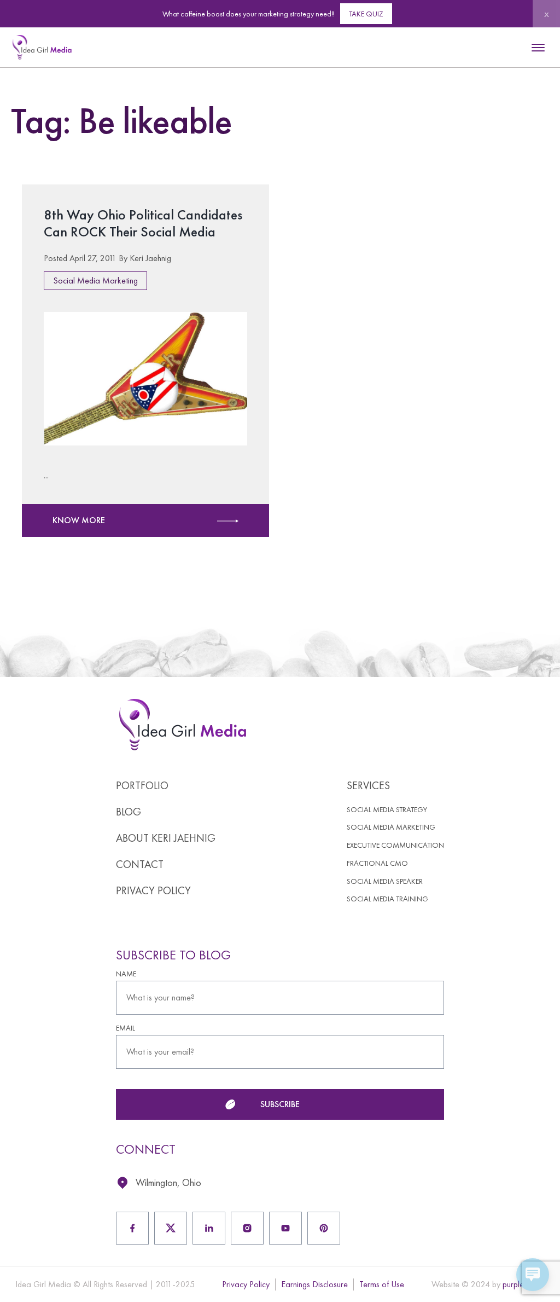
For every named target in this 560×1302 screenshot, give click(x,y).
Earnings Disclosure (314, 1284)
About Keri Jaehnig (165, 837)
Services (368, 785)
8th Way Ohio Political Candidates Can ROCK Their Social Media (143, 223)
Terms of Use (381, 1284)
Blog (128, 811)
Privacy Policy (153, 890)
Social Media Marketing (95, 280)
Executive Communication (395, 845)
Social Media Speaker (385, 881)
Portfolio (142, 785)
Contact (140, 864)
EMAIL (125, 1028)
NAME (126, 974)
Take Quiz (366, 14)
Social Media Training (387, 899)
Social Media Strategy (387, 809)
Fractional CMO (377, 863)
